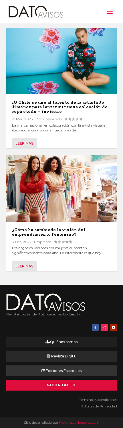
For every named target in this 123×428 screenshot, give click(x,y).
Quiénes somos (64, 342)
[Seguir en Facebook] (95, 327)
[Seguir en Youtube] (113, 327)
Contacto (63, 385)
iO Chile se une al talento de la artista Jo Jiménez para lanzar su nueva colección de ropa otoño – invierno (60, 107)
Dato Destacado (48, 119)
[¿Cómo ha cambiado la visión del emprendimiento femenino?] (61, 188)
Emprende (42, 242)
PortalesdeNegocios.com (79, 422)
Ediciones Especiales (64, 371)
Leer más (24, 143)
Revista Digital (63, 356)
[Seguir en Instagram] (104, 327)
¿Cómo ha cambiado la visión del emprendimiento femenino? (49, 232)
